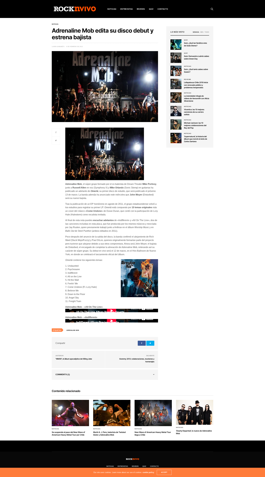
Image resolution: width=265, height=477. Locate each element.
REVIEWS (141, 9)
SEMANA (196, 32)
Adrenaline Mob (72, 330)
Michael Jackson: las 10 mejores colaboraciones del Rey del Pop (195, 125)
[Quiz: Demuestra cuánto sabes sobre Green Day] (175, 58)
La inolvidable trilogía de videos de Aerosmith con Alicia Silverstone (196, 98)
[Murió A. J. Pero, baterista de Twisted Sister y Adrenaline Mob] (111, 413)
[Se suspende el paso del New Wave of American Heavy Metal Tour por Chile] (70, 413)
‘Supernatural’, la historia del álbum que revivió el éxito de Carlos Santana (195, 139)
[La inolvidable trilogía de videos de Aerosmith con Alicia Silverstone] (175, 97)
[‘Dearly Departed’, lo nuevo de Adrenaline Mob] (194, 412)
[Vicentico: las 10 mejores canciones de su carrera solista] (175, 111)
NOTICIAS (111, 9)
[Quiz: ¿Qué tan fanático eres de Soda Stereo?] (175, 44)
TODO (207, 32)
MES (201, 32)
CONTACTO (162, 9)
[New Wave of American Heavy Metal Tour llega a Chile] (153, 413)
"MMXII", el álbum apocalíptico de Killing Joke (73, 359)
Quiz (151, 9)
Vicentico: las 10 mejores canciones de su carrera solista (194, 112)
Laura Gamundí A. (58, 46)
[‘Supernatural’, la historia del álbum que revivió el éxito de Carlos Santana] (175, 138)
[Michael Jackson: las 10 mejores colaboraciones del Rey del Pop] (175, 124)
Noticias (55, 24)
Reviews (187, 79)
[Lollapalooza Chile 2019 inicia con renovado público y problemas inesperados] (175, 84)
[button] (175, 58)
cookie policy (148, 472)
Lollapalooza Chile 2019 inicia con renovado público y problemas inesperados (196, 85)
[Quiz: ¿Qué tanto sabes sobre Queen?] (175, 71)
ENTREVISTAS (126, 9)
